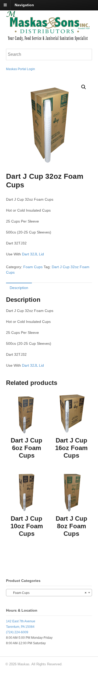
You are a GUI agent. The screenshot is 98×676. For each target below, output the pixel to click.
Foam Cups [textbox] (47, 593)
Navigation (24, 5)
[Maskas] (48, 38)
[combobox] (49, 592)
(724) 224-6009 (17, 632)
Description (19, 288)
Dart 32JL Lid (33, 254)
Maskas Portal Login (20, 69)
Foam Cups (33, 267)
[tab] (19, 287)
